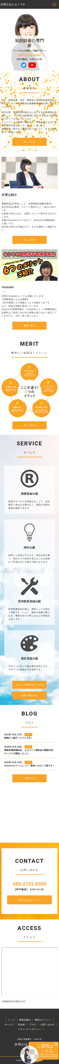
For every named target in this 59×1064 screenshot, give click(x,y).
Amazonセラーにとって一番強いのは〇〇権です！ (29, 765)
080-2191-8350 (29, 55)
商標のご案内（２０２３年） (18, 738)
